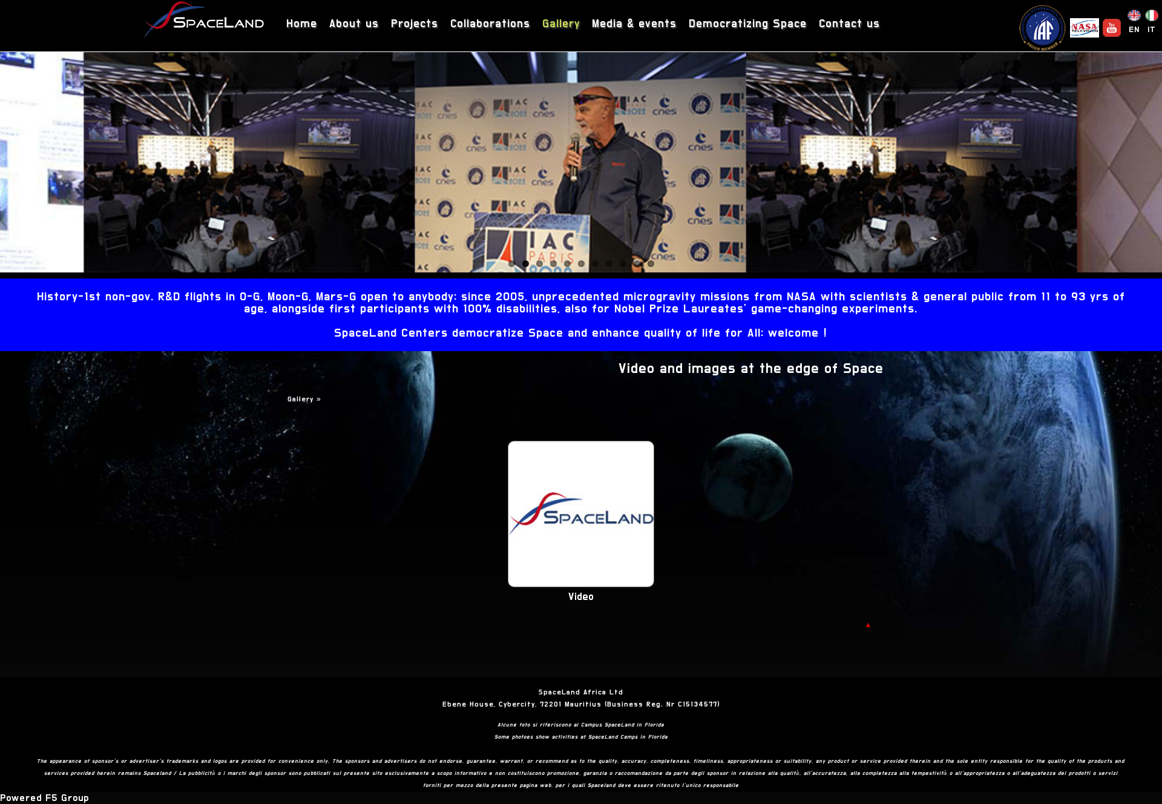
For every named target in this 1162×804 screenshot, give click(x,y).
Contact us (849, 24)
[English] (1134, 18)
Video (581, 596)
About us (354, 24)
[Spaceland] (204, 21)
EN (1134, 29)
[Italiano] (1151, 18)
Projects (414, 24)
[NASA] (1084, 28)
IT (1151, 29)
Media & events (634, 24)
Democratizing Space (748, 24)
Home (301, 24)
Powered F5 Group (44, 798)
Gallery (561, 24)
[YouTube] (1112, 28)
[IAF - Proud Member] (1042, 27)
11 (651, 263)
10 (637, 263)
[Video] (581, 584)
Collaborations (490, 24)
